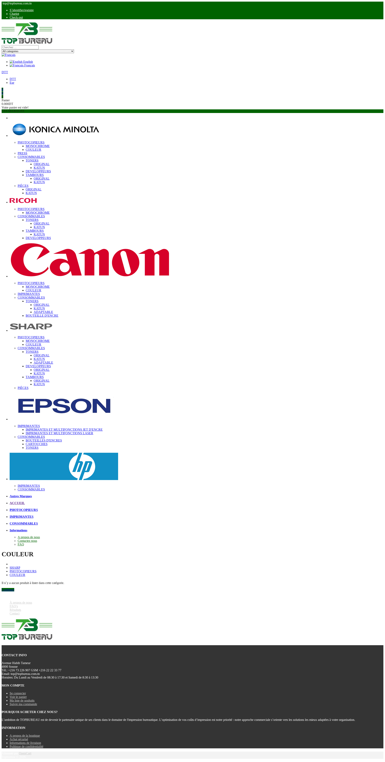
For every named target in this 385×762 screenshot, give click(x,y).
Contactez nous (27, 540)
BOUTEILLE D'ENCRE (42, 315)
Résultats (15, 609)
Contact (14, 613)
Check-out (16, 17)
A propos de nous (29, 537)
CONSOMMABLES (31, 157)
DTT (5, 72)
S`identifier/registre (22, 10)
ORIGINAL (42, 164)
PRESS (22, 153)
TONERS (32, 160)
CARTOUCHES (37, 444)
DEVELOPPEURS (38, 171)
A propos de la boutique (25, 735)
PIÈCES (23, 185)
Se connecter (18, 693)
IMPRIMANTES (29, 294)
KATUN (39, 167)
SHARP (15, 567)
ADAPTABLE (43, 312)
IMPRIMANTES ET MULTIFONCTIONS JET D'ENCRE (64, 429)
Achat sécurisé (19, 739)
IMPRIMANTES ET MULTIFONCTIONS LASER (59, 433)
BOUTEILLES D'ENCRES (44, 440)
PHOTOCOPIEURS (31, 142)
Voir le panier (18, 697)
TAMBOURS (35, 175)
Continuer (8, 589)
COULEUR (33, 149)
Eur (12, 82)
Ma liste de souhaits (22, 700)
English (27, 61)
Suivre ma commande (23, 704)
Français (29, 65)
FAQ (21, 544)
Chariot (14, 13)
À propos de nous (21, 602)
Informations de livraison (25, 743)
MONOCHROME (38, 146)
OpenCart (25, 753)
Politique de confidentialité (26, 746)
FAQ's (14, 606)
